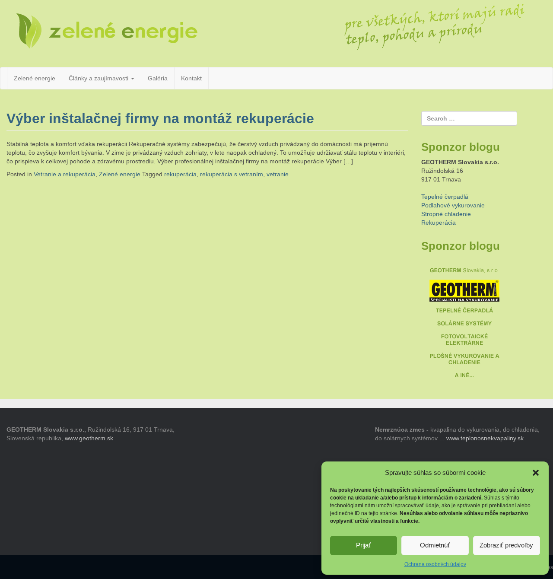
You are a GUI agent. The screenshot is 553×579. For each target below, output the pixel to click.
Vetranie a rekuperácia (64, 174)
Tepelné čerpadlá (444, 196)
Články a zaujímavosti (99, 78)
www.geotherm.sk (89, 438)
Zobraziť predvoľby (506, 545)
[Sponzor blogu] (464, 320)
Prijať (363, 545)
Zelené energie (34, 78)
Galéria (158, 78)
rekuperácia (180, 174)
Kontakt (191, 78)
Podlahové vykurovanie (453, 205)
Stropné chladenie (446, 213)
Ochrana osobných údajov (435, 564)
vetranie (278, 174)
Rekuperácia (438, 222)
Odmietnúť (435, 545)
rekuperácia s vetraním (231, 174)
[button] (535, 472)
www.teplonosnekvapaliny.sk (485, 438)
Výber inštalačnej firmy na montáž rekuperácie (160, 118)
